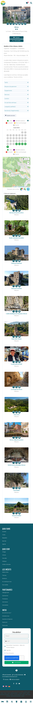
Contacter (17, 37)
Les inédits (6, 569)
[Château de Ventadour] (16, 278)
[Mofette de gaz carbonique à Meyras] (16, 454)
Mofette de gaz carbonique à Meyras (16, 465)
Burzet (29, 691)
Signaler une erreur (11, 115)
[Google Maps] (21, 189)
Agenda (8, 650)
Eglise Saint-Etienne (17, 339)
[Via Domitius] (16, 480)
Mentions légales (15, 679)
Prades (23, 694)
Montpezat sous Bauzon (4, 694)
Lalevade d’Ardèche (14, 693)
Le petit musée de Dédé (16, 364)
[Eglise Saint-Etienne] (16, 328)
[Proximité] (26, 701)
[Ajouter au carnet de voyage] (7, 23)
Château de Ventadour (16, 288)
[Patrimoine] (16, 701)
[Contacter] (16, 23)
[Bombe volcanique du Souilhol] (16, 227)
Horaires (7, 679)
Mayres (24, 693)
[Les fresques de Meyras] (16, 379)
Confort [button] (7, 98)
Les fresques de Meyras (16, 389)
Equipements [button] (8, 90)
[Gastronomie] (7, 701)
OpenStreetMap (21, 186)
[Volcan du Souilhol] (16, 505)
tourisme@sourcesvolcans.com (9, 676)
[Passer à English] (6, 686)
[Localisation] (22, 23)
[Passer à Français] (3, 686)
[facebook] (13, 683)
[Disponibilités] (19, 23)
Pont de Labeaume (17, 694)
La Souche (20, 693)
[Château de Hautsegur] (16, 253)
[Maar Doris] (16, 404)
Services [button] (7, 94)
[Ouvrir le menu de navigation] (30, 701)
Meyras (28, 693)
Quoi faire (6, 528)
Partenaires (7, 589)
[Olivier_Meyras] (16, 7)
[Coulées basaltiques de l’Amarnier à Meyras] (16, 303)
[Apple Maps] (25, 189)
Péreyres (12, 694)
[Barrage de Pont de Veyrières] (16, 202)
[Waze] (28, 189)
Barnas (25, 691)
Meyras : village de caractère (16, 439)
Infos (4, 610)
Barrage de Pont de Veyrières (16, 212)
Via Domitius (16, 490)
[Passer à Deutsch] (9, 686)
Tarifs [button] (6, 82)
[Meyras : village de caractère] (16, 429)
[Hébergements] (2, 701)
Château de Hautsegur (16, 263)
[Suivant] (28, 121)
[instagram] (16, 683)
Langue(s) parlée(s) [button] (10, 106)
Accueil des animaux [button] (10, 102)
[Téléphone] (13, 23)
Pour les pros (10, 653)
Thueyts (22, 695)
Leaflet (15, 186)
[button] (16, 170)
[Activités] (11, 701)
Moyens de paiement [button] (10, 86)
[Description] (10, 23)
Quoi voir (6, 549)
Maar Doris (16, 414)
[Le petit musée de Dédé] (16, 353)
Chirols (2, 693)
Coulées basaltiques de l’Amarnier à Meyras (16, 313)
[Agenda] (21, 701)
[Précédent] (5, 121)
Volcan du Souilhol (16, 515)
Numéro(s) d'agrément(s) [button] (12, 110)
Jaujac (8, 693)
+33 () (18, 674)
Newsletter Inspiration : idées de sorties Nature (15, 646)
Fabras (5, 693)
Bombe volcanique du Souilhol (16, 238)
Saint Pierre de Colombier (15, 695)
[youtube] (19, 683)
